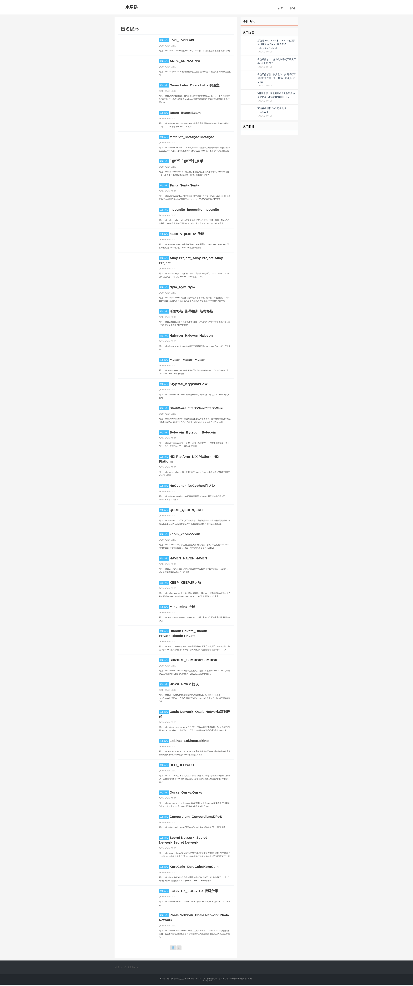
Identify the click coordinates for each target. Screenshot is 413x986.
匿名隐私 (164, 40)
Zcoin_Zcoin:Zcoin (185, 534)
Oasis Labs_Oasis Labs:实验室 (195, 85)
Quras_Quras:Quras (186, 792)
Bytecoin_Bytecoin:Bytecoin (193, 432)
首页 (281, 8)
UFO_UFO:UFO (182, 765)
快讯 (293, 8)
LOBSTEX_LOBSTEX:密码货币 (194, 891)
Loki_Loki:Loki (182, 40)
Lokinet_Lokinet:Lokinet (189, 741)
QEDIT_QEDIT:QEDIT (186, 510)
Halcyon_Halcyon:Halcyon (191, 335)
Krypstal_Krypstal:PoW (189, 384)
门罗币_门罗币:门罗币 (186, 161)
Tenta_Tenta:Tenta (184, 185)
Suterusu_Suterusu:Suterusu (193, 660)
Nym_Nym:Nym (182, 287)
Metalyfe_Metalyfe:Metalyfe (192, 137)
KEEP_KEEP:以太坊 (185, 582)
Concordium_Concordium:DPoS (196, 816)
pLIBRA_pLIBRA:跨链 (187, 234)
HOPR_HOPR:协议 (184, 684)
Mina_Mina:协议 (182, 607)
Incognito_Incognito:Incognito (194, 209)
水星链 (132, 7)
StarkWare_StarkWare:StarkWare (196, 408)
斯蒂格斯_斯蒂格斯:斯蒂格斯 (191, 311)
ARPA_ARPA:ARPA (185, 61)
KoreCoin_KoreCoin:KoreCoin (194, 866)
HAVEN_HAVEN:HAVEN (188, 558)
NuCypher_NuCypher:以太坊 (192, 485)
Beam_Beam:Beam (185, 112)
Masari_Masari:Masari (188, 359)
